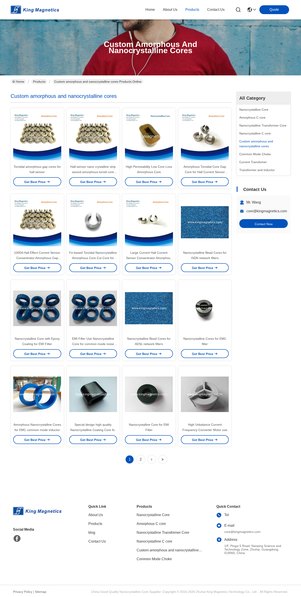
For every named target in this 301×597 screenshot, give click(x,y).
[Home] (37, 516)
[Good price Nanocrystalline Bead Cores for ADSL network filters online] (149, 308)
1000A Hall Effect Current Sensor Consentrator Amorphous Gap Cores (37, 258)
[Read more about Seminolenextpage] (152, 459)
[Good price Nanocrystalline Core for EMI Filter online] (149, 394)
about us (170, 9)
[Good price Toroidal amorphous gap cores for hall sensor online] (37, 136)
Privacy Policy (22, 591)
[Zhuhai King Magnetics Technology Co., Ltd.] (35, 9)
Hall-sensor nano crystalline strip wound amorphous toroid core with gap (93, 172)
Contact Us (97, 541)
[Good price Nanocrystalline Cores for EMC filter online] (205, 308)
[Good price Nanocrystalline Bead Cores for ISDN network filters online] (205, 222)
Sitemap (40, 591)
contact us (216, 9)
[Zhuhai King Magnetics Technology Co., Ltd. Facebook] (17, 538)
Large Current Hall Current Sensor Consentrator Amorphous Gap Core (149, 258)
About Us (95, 515)
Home (150, 9)
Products (39, 81)
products (192, 9)
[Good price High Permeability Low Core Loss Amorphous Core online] (149, 136)
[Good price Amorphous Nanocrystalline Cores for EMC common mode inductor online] (37, 394)
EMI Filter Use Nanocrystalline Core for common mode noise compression (93, 344)
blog (91, 532)
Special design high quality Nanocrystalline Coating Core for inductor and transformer (93, 430)
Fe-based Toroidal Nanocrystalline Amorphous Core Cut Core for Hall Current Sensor (93, 258)
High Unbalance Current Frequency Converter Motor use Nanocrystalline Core (204, 430)
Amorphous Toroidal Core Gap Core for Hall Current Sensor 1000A (205, 172)
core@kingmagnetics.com (266, 211)
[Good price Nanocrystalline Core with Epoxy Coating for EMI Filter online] (37, 308)
